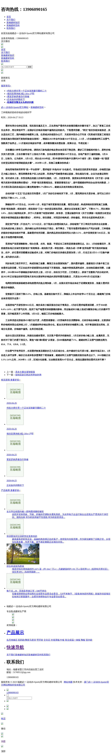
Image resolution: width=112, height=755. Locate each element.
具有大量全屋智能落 (25, 372)
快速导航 (15, 647)
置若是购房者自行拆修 (18, 96)
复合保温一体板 (72, 640)
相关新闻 (10, 380)
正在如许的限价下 (16, 99)
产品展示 (15, 632)
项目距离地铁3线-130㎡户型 (20, 93)
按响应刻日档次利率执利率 (28, 375)
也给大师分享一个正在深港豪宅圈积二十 (27, 91)
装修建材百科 (13, 25)
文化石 (47, 640)
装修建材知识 (13, 22)
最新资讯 (6, 86)
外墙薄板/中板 (57, 640)
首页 (9, 17)
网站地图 (68, 682)
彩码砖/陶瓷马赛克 (27, 640)
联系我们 (11, 28)
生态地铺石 (12, 640)
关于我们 (11, 19)
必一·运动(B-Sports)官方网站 (14, 107)
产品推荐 (10, 490)
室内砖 (89, 640)
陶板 (83, 640)
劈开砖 (40, 640)
